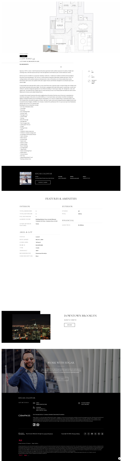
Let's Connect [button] (61, 378)
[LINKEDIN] (95, 433)
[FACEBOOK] (85, 433)
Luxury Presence (48, 433)
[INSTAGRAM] (88, 433)
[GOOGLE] (99, 433)
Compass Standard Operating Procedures (54, 414)
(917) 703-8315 (62, 178)
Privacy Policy (76, 433)
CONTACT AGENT (42, 182)
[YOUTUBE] (92, 433)
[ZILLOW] (102, 433)
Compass (59, 417)
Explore (69, 324)
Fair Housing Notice (38, 414)
